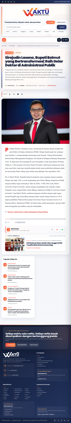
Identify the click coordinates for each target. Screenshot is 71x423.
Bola (8, 31)
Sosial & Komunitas (6, 395)
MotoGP (15, 31)
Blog (16, 398)
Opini (5, 398)
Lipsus (27, 394)
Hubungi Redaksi (22, 345)
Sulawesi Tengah (9, 414)
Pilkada (39, 31)
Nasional (6, 388)
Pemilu (31, 31)
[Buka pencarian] (59, 40)
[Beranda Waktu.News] (36, 12)
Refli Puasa (11, 85)
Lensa (27, 398)
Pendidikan (12, 45)
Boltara (18, 52)
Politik (27, 388)
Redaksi (39, 359)
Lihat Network (34, 345)
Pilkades (47, 31)
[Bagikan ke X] (14, 94)
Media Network (61, 22)
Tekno (5, 392)
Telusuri (61, 27)
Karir (39, 395)
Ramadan (61, 31)
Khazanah (28, 397)
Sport (5, 397)
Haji (54, 31)
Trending (17, 394)
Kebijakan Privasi (42, 366)
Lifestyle (17, 397)
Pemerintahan (18, 388)
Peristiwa (28, 392)
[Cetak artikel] (22, 94)
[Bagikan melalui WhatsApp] (18, 94)
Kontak (39, 388)
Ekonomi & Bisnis (18, 390)
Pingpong (23, 31)
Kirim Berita (50, 22)
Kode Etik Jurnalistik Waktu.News (45, 360)
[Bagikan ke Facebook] (10, 94)
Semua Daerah (8, 409)
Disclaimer (40, 364)
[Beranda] (4, 40)
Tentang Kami (41, 357)
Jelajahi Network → (42, 378)
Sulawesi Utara (8, 411)
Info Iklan (40, 394)
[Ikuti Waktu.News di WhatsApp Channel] (62, 230)
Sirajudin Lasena (21, 222)
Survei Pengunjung (42, 392)
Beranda (4, 45)
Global (27, 390)
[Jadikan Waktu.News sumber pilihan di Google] (57, 230)
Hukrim (5, 390)
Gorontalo (7, 413)
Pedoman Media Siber (43, 362)
